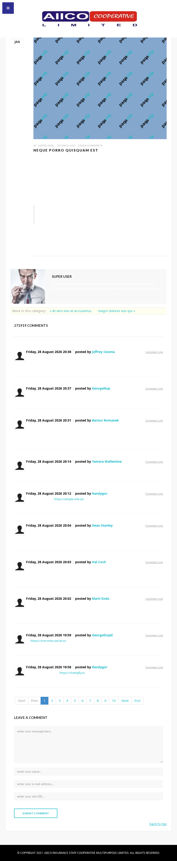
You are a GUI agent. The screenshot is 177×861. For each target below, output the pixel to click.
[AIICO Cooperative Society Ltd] (88, 18)
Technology (66, 145)
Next (125, 700)
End (137, 700)
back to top (158, 824)
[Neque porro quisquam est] (100, 83)
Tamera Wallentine (107, 461)
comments (90, 145)
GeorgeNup (101, 388)
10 (114, 700)
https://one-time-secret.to (48, 641)
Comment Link (154, 352)
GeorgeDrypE (102, 635)
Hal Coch (99, 562)
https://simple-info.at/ (69, 499)
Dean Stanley (102, 525)
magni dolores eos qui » (116, 311)
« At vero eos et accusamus (71, 311)
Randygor (99, 493)
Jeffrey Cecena (103, 352)
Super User (46, 145)
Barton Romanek (105, 420)
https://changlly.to (72, 673)
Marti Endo (100, 598)
